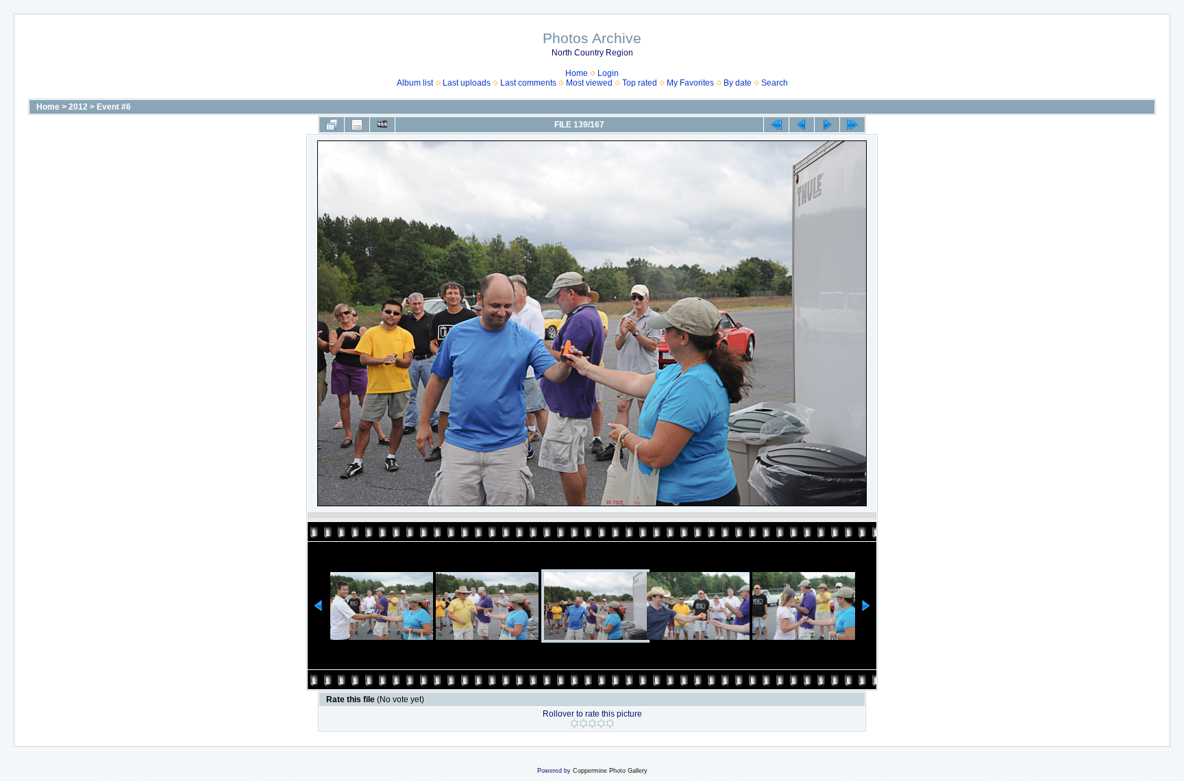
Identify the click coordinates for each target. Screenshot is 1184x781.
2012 (78, 107)
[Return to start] (776, 124)
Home (576, 73)
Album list (415, 83)
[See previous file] (801, 124)
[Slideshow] (382, 124)
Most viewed (589, 83)
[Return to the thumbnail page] (331, 124)
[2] (583, 723)
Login (608, 73)
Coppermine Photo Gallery (610, 770)
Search (774, 83)
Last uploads (467, 83)
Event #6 (114, 107)
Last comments (528, 83)
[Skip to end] (852, 124)
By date (738, 83)
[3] (592, 723)
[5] (610, 723)
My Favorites (690, 83)
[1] (574, 723)
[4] (601, 723)
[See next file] (827, 124)
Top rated (639, 83)
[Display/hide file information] (357, 124)
